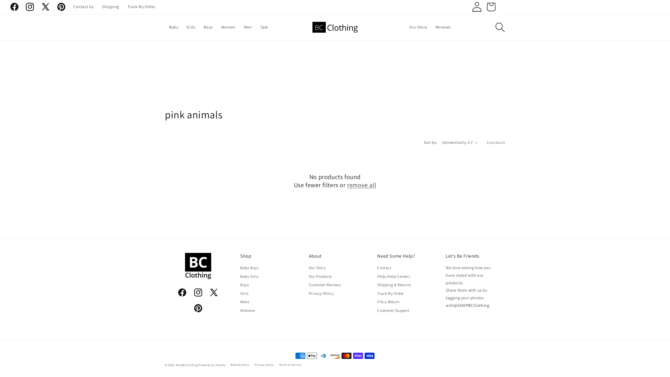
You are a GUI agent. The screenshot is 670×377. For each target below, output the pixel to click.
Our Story (317, 267)
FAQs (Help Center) (393, 276)
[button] (500, 27)
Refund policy (240, 365)
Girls (244, 293)
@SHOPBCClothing (471, 305)
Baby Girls (249, 276)
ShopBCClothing (187, 365)
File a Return (388, 301)
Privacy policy (264, 365)
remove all (361, 185)
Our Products (320, 276)
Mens (244, 301)
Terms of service (290, 365)
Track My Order (390, 293)
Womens (247, 310)
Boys (244, 284)
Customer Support (393, 310)
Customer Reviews (325, 284)
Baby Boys (249, 267)
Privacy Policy (321, 293)
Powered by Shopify (212, 365)
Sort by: (430, 142)
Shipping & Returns (394, 284)
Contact (384, 267)
